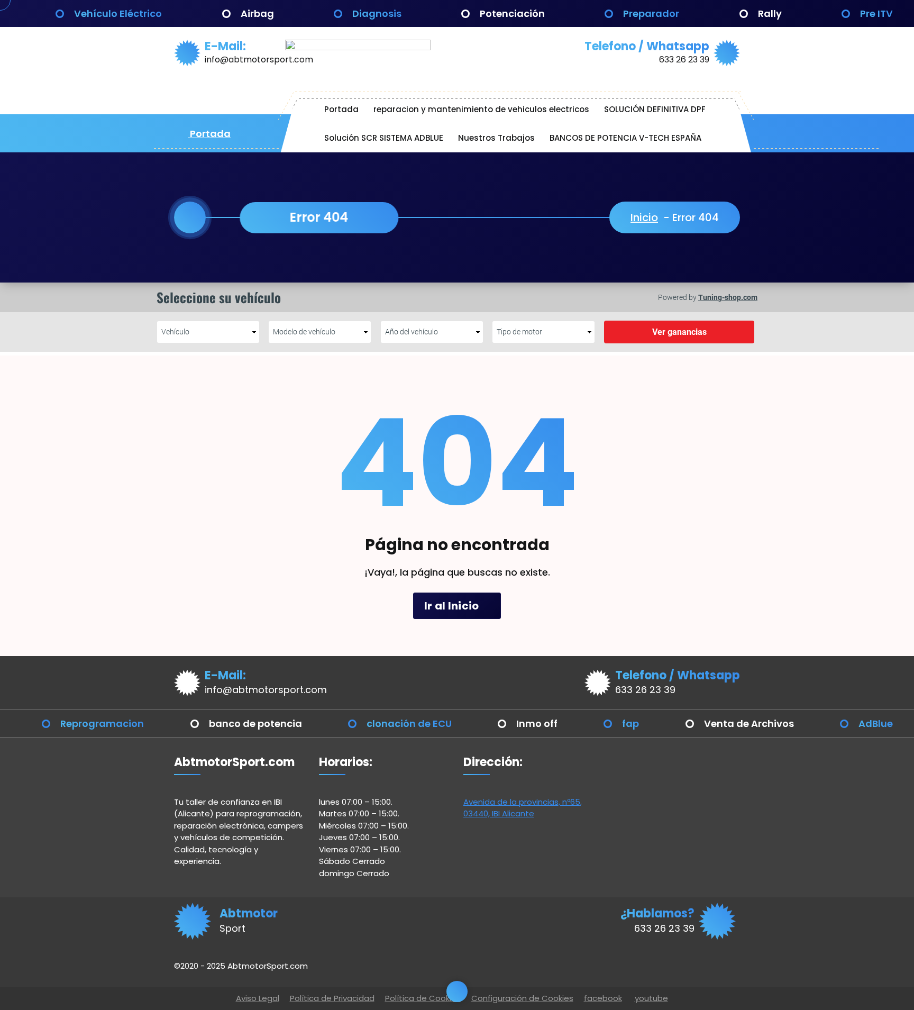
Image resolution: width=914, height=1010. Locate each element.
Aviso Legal (257, 998)
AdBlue (875, 723)
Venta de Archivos (749, 723)
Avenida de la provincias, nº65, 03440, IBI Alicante (522, 808)
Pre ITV (876, 13)
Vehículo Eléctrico (118, 13)
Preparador (651, 13)
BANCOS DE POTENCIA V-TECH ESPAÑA (625, 137)
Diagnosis (376, 13)
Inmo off (536, 723)
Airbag (257, 13)
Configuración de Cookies (522, 998)
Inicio (644, 217)
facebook (603, 998)
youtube (651, 998)
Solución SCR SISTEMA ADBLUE (383, 137)
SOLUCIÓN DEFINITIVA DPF (655, 109)
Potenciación (512, 13)
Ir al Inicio (452, 605)
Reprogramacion (102, 723)
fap (630, 723)
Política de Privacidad (332, 998)
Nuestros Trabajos (496, 137)
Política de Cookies (423, 998)
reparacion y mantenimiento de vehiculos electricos (481, 109)
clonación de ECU (409, 723)
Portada (209, 133)
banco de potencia (255, 723)
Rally (770, 13)
